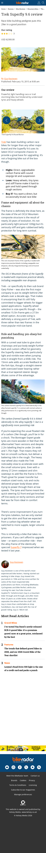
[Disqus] (23, 710)
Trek (3, 141)
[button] (23, 123)
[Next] (39, 120)
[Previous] (6, 120)
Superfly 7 (16, 547)
